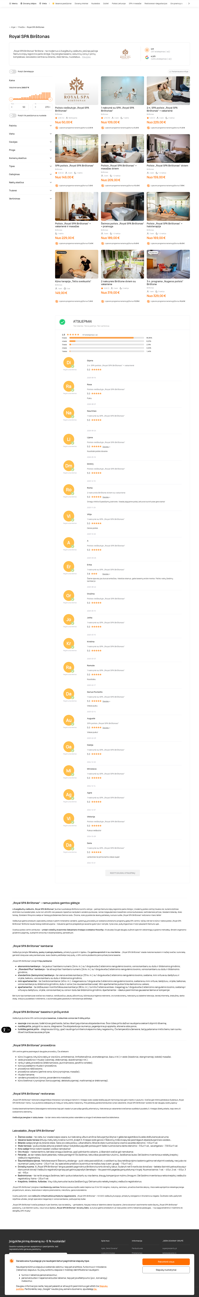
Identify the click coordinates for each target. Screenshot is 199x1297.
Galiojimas (14, 174)
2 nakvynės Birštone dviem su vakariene (106, 492)
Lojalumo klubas (108, 1253)
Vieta (44, 3)
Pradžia (21, 27)
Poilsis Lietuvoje (119, 3)
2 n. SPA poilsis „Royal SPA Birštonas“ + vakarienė (110, 365)
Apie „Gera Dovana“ (109, 1248)
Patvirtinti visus (166, 1261)
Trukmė (13, 190)
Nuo (12, 103)
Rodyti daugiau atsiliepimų (122, 873)
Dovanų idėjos (29, 3)
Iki (35, 103)
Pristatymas (137, 1253)
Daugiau (86, 56)
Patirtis (13, 125)
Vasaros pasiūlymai (63, 3)
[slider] (11, 99)
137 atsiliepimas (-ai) (160, 51)
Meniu (15, 3)
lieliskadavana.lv (169, 1253)
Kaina (12, 80)
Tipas (12, 166)
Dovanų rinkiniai (81, 3)
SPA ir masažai (135, 3)
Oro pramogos (176, 3)
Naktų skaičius (16, 182)
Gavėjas (13, 141)
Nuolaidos (95, 3)
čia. (95, 1289)
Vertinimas (14, 198)
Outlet (106, 3)
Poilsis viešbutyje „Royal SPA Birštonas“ (106, 389)
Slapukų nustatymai (166, 1269)
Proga (12, 149)
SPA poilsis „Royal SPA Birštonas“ (103, 723)
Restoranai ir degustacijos (156, 3)
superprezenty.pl (169, 1248)
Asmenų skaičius (18, 158)
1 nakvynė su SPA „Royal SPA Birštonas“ (106, 415)
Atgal (13, 27)
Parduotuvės (137, 1248)
